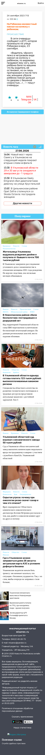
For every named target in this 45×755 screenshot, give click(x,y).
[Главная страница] (21, 3)
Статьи (24, 246)
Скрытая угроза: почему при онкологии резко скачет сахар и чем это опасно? (20, 500)
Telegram (26, 99)
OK (29, 102)
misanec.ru (7, 656)
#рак (15, 494)
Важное (5, 309)
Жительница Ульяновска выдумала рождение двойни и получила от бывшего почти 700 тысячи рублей (21, 256)
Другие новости (22, 203)
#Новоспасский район (19, 312)
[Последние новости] (34, 146)
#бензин (6, 555)
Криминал (6, 246)
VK (35, 99)
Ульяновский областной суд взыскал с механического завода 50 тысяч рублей (21, 440)
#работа (16, 372)
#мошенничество (9, 249)
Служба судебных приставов (13, 743)
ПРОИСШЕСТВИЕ (15, 34)
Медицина (7, 492)
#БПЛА (5, 312)
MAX (29, 96)
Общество (15, 370)
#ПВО (32, 312)
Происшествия (25, 309)
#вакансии (7, 372)
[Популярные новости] (39, 146)
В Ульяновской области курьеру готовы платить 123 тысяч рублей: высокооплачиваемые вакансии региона (22, 379)
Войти (41, 3)
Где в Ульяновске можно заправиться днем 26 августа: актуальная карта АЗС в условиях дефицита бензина (21, 562)
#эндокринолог (25, 494)
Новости (16, 246)
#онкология (7, 494)
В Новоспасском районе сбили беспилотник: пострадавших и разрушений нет (20, 318)
